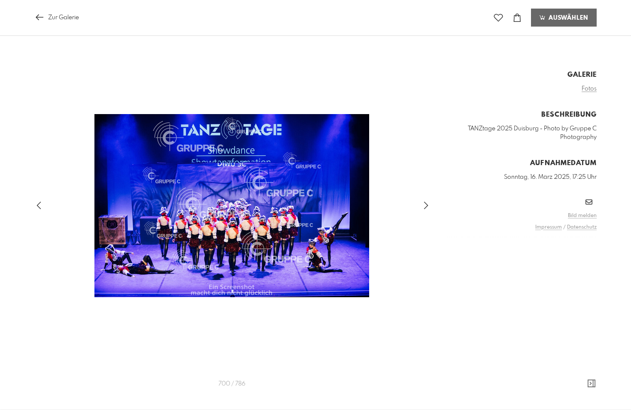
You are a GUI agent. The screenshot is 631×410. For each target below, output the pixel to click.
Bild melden (582, 215)
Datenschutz (582, 227)
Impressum (548, 227)
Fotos (589, 89)
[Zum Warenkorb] (517, 18)
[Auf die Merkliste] (498, 18)
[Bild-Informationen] (591, 383)
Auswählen (567, 18)
